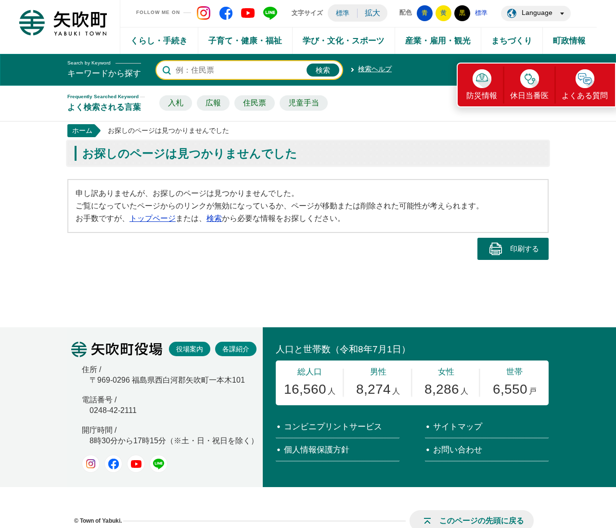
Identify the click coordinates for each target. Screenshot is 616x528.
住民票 (254, 103)
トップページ (152, 218)
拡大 (372, 13)
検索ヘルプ (375, 69)
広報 (213, 103)
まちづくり (511, 40)
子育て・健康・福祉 (245, 40)
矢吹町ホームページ (63, 23)
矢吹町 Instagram (203, 13)
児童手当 (303, 103)
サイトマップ (457, 426)
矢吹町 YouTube (247, 13)
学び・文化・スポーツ (344, 40)
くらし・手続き (159, 40)
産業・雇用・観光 (438, 40)
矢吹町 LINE (270, 13)
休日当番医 (529, 95)
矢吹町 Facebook (225, 13)
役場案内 (189, 349)
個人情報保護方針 (316, 449)
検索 (214, 218)
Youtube (136, 464)
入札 (175, 103)
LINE (158, 464)
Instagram (91, 464)
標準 (342, 13)
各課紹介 (235, 349)
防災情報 (481, 95)
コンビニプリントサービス (333, 426)
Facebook (113, 464)
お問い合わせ (457, 449)
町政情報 (569, 40)
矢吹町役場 (116, 349)
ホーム (82, 130)
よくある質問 (585, 95)
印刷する (524, 249)
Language (537, 12)
